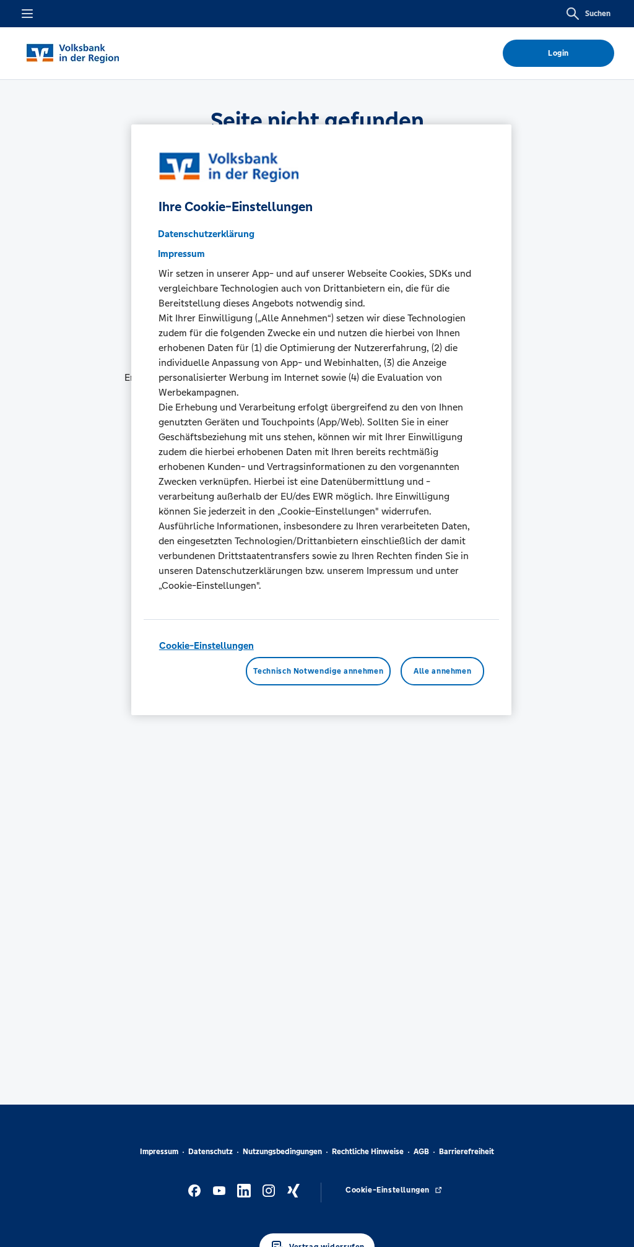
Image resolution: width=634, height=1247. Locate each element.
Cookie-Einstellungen (206, 645)
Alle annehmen (442, 671)
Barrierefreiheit (466, 1152)
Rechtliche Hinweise (368, 1152)
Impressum (159, 1152)
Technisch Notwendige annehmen (318, 671)
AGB (421, 1152)
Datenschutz (210, 1152)
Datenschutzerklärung (206, 234)
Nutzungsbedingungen (282, 1152)
